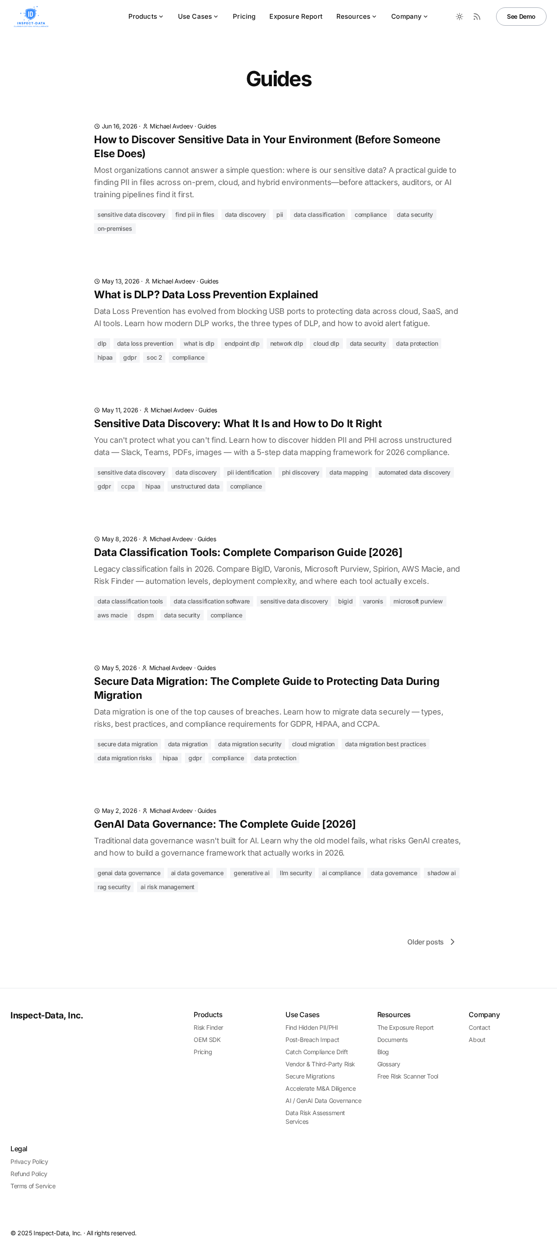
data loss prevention (145, 343)
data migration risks (124, 758)
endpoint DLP (242, 343)
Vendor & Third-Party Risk (320, 1064)
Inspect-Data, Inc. (47, 1015)
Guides (207, 126)
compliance (370, 214)
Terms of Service (33, 1186)
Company (406, 16)
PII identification (249, 472)
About (477, 1039)
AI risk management (168, 886)
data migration (188, 744)
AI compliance (341, 872)
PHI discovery (300, 472)
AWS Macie (112, 615)
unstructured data (195, 486)
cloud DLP (326, 343)
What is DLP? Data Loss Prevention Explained (206, 294)
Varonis (373, 601)
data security (415, 214)
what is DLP (199, 343)
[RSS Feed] (477, 16)
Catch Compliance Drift (316, 1051)
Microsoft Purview (418, 601)
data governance (394, 872)
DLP (102, 343)
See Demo (521, 16)
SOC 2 (154, 357)
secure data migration (127, 744)
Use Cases (195, 16)
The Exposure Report (405, 1027)
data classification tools (130, 601)
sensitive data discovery (131, 214)
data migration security (250, 744)
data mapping (348, 472)
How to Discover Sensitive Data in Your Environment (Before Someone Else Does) (267, 146)
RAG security (113, 886)
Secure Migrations (309, 1076)
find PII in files (194, 214)
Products (142, 16)
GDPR (129, 357)
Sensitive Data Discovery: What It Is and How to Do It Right (238, 423)
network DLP (286, 343)
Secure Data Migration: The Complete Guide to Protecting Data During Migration (266, 688)
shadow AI (441, 872)
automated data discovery (414, 472)
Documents (392, 1039)
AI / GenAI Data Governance (323, 1100)
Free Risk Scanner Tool (407, 1076)
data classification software (212, 601)
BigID (345, 601)
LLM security (296, 872)
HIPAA (105, 357)
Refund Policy (28, 1173)
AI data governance (197, 872)
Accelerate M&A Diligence (320, 1088)
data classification (319, 214)
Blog (383, 1051)
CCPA (127, 486)
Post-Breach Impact (312, 1039)
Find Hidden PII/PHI (311, 1027)
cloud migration (313, 744)
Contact (479, 1027)
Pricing (244, 16)
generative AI (251, 872)
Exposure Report (295, 16)
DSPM (145, 615)
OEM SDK (207, 1039)
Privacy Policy (29, 1161)
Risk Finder (208, 1027)
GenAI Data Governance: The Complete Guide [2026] (225, 824)
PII (279, 214)
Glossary (388, 1064)
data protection (417, 343)
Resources (353, 16)
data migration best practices (385, 744)
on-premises (114, 228)
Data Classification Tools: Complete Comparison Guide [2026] (248, 552)
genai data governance (129, 872)
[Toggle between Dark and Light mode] (459, 16)
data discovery (245, 214)
